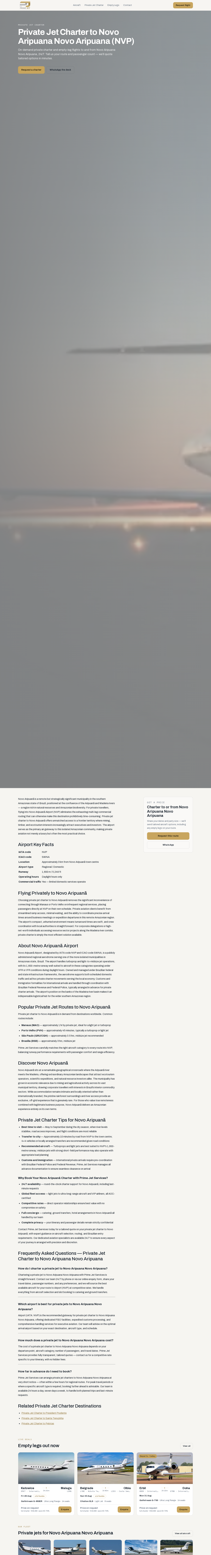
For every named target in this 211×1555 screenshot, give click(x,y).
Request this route (168, 836)
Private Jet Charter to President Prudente (44, 1413)
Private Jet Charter (94, 5)
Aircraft (77, 5)
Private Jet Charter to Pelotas (37, 1423)
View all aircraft (182, 1533)
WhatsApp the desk (60, 70)
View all (186, 1446)
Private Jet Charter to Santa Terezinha (42, 1418)
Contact (127, 5)
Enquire (65, 1509)
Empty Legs (113, 5)
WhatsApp (168, 845)
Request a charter (31, 70)
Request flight (183, 5)
